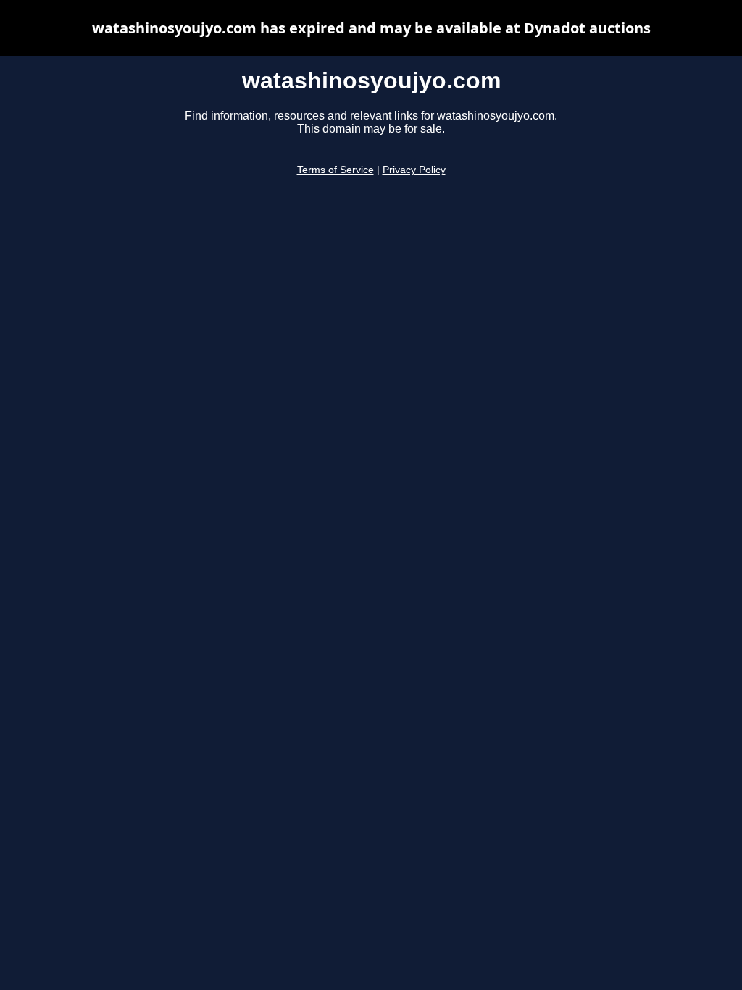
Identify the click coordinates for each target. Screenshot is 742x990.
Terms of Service (335, 170)
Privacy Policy (414, 170)
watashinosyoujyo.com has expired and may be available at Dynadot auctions (371, 28)
